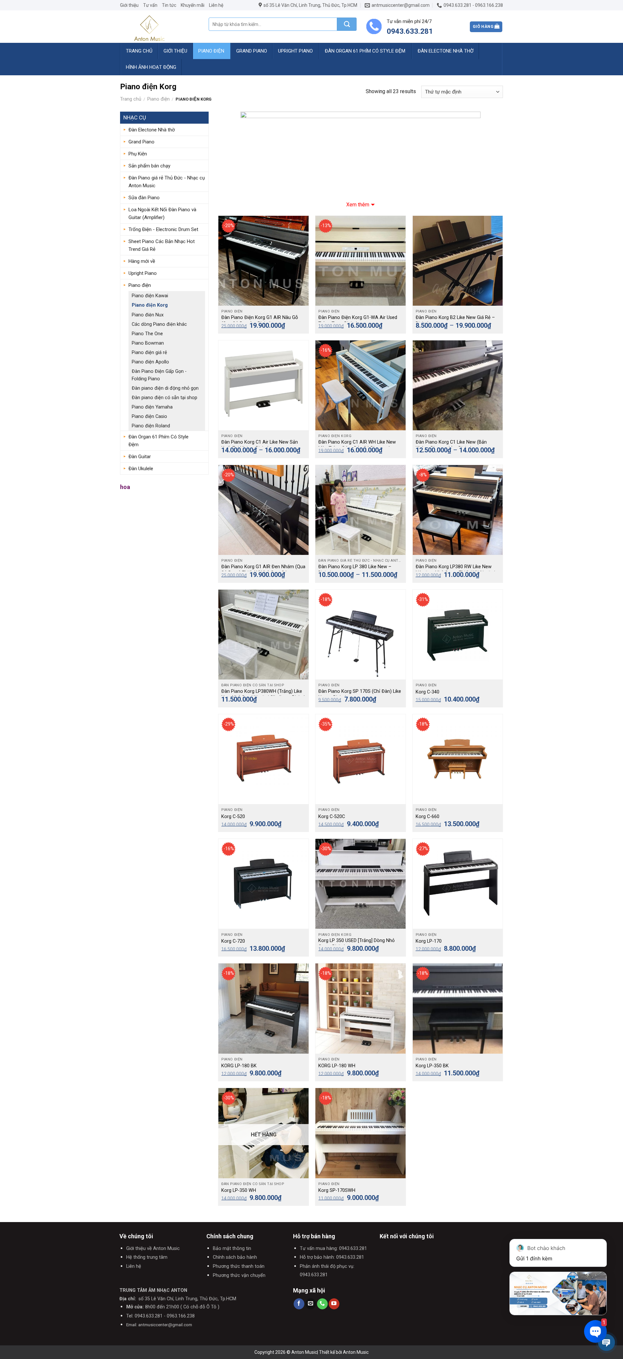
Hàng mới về (141, 261)
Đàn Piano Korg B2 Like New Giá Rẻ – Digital (455, 320)
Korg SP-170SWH (336, 1190)
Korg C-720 (233, 941)
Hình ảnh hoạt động (151, 67)
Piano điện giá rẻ (149, 352)
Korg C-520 (233, 816)
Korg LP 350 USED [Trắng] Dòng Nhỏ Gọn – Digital (356, 943)
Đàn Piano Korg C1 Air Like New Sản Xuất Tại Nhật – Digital (259, 445)
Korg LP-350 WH (238, 1190)
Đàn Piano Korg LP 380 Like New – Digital (354, 570)
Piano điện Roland (151, 426)
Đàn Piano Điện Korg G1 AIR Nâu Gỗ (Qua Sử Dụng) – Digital (259, 320)
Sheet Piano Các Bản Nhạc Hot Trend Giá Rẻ (161, 245)
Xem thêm (357, 205)
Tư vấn (150, 5)
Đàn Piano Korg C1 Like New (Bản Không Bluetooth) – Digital (451, 445)
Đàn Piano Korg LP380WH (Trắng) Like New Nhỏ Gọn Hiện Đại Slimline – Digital (263, 694)
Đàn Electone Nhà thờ (445, 51)
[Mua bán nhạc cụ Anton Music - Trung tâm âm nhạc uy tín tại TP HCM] (159, 26)
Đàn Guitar (139, 456)
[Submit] (347, 24)
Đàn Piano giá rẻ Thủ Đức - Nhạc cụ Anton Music (166, 182)
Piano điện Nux (148, 315)
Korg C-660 (427, 816)
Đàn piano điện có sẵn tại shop (164, 397)
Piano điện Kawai (150, 296)
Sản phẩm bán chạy (149, 166)
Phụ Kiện (137, 154)
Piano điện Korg (150, 305)
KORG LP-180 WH (336, 1066)
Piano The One (147, 334)
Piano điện (211, 51)
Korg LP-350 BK (432, 1066)
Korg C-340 (427, 692)
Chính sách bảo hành (235, 1257)
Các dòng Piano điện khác (159, 324)
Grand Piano (251, 51)
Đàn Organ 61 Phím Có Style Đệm (365, 51)
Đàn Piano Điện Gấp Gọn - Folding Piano (159, 375)
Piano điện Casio (149, 416)
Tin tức (169, 5)
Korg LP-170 (429, 941)
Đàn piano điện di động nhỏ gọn (165, 388)
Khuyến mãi (192, 5)
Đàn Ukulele (140, 468)
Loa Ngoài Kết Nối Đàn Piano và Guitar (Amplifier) (162, 213)
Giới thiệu (129, 5)
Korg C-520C (331, 816)
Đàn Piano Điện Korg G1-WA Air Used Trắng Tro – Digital (357, 320)
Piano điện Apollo (150, 362)
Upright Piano (295, 51)
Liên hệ (216, 5)
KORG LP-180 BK (239, 1066)
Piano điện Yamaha (152, 407)
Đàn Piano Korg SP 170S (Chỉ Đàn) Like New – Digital (359, 694)
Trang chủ (139, 51)
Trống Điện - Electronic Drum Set (163, 229)
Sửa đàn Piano (144, 198)
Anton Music (356, 1352)
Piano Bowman (148, 343)
